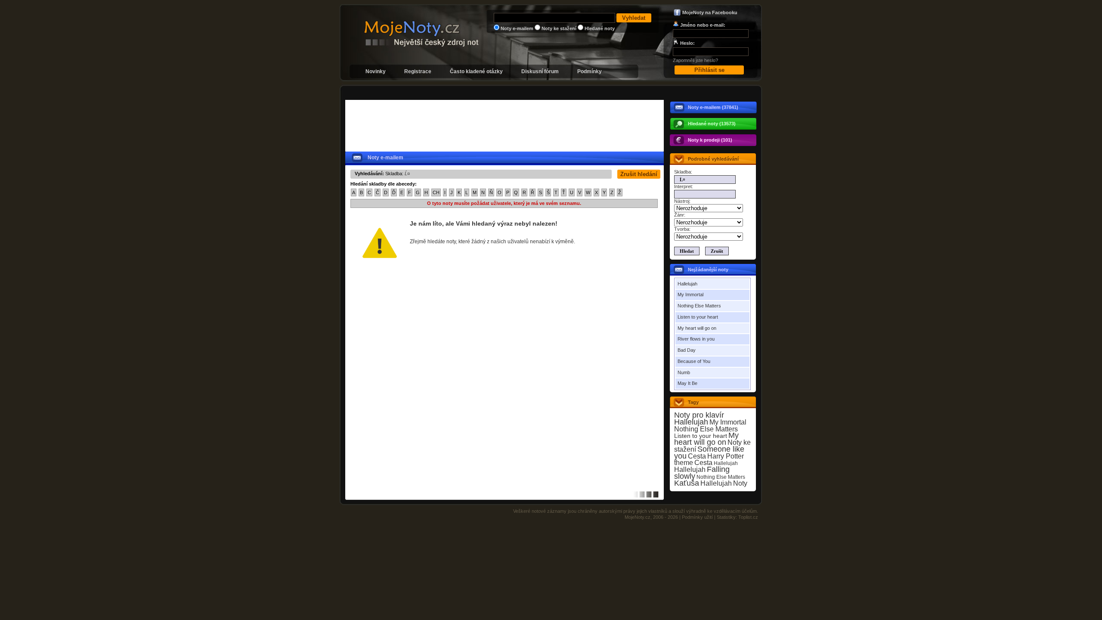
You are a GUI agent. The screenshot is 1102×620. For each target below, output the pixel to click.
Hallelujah (687, 283)
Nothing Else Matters (699, 305)
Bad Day (687, 350)
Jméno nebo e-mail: (702, 25)
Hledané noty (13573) (712, 123)
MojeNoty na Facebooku (709, 12)
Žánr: (679, 214)
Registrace (417, 71)
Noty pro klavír (699, 415)
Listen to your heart (698, 316)
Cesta (697, 456)
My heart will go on (697, 328)
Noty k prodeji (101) (710, 140)
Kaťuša (686, 483)
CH (436, 192)
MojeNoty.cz (637, 517)
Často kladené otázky (476, 71)
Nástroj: (682, 201)
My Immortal (690, 294)
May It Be (687, 383)
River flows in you (696, 338)
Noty (740, 483)
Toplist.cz (748, 517)
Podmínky (589, 71)
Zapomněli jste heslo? (695, 60)
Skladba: (683, 171)
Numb (684, 372)
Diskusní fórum (540, 71)
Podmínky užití (697, 517)
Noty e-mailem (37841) (713, 107)
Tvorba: (682, 229)
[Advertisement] (507, 93)
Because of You (694, 361)
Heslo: (687, 43)
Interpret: (683, 186)
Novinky (375, 71)
